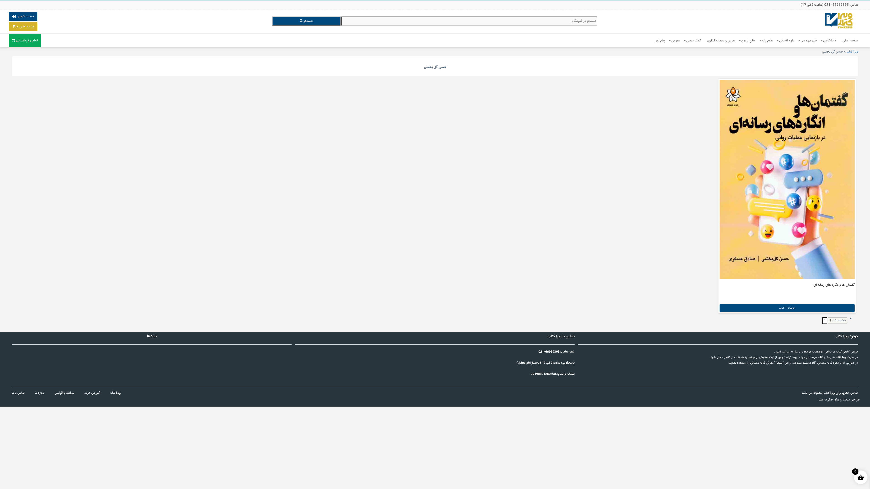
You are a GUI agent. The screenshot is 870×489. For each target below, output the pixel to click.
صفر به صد (826, 400)
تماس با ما (18, 393)
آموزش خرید (92, 393)
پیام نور (660, 40)
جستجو (308, 21)
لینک (780, 362)
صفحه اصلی (850, 40)
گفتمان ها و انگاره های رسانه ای (834, 285)
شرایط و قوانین (64, 393)
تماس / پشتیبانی (26, 40)
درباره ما (40, 393)
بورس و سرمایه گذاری (721, 40)
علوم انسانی (786, 40)
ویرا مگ (115, 393)
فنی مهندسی (809, 40)
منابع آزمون (748, 40)
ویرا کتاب (852, 52)
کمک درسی (693, 40)
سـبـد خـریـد (24, 26)
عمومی (675, 40)
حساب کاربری (25, 16)
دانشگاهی (829, 40)
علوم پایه (767, 40)
